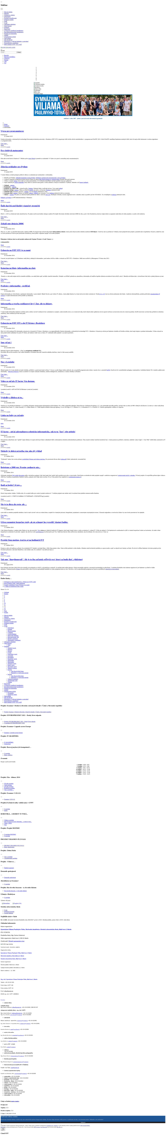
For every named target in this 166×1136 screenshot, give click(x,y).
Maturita (6, 13)
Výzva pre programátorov (12, 131)
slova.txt (48, 194)
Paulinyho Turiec (12, 694)
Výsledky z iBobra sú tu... (12, 397)
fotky (2, 423)
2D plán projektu (8, 786)
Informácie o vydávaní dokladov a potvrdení (16, 41)
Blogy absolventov (9, 847)
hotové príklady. (84, 182)
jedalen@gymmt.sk (12, 1041)
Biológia (10, 649)
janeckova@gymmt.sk (22, 1020)
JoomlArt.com (49, 1125)
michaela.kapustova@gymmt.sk (20, 1061)
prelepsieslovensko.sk (75, 477)
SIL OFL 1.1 (59, 1127)
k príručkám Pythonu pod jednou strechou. (33, 459)
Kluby (6, 810)
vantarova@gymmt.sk (25, 1023)
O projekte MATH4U (10, 834)
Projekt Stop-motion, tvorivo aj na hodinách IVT (22, 540)
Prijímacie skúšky (9, 19)
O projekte (7, 753)
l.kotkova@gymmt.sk (16, 1013)
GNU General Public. (85, 1125)
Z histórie (10, 632)
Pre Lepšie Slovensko (18, 475)
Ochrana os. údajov (9, 15)
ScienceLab (7, 744)
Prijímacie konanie (9, 911)
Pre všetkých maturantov (12, 150)
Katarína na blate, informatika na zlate (18, 268)
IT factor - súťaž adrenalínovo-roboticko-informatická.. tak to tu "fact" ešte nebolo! (38, 432)
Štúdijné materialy (9, 868)
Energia (10, 669)
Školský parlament (13, 638)
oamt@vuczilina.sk (14, 1029)
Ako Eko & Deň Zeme (17, 671)
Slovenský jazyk (12, 666)
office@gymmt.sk (8, 991)
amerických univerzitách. (112, 569)
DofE (5, 21)
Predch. (6, 594)
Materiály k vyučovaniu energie (19, 673)
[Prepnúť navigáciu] (1, 709)
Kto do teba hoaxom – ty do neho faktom (15, 891)
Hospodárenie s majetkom (11, 43)
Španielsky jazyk (12, 659)
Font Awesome (43, 1127)
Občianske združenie (10, 24)
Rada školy (7, 29)
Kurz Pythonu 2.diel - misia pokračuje (14, 583)
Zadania (30, 188)
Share (2, 145)
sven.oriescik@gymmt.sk (16, 1014)
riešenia (35, 191)
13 (5, 608)
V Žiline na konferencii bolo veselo (13, 586)
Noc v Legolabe (7, 362)
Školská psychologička (10, 33)
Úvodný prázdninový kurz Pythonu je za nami (16, 585)
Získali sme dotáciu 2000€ (12, 223)
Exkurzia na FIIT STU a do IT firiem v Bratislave (23, 323)
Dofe (9, 645)
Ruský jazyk (11, 665)
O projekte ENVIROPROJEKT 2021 (14, 723)
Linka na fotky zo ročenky (12, 415)
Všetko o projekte (9, 820)
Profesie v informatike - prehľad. (15, 286)
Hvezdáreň (11, 657)
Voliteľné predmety (13, 679)
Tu (38, 530)
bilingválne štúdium (13, 635)
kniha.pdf (63, 459)
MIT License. (37, 1127)
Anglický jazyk (12, 648)
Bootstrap (3, 1127)
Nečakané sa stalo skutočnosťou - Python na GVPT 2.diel (20, 582)
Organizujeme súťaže (10, 37)
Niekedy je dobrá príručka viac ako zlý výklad (21, 451)
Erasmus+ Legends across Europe (13, 732)
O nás (5, 23)
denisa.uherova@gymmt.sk (17, 1056)
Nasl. (5, 611)
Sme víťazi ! (6, 342)
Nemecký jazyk (12, 663)
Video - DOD (8, 823)
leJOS (108, 370)
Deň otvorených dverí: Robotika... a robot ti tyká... (18, 821)
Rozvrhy (6, 55)
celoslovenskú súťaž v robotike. (126, 475)
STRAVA (7, 58)
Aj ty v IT (102, 294)
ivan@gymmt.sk (15, 1067)
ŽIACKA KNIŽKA (9, 57)
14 (5, 609)
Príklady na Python (6, 197)
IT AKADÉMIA (8, 742)
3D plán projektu (8, 783)
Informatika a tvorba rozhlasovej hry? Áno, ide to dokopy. (26, 304)
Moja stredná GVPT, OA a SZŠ (13, 44)
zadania (12, 185)
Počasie (6, 60)
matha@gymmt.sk (11, 1047)
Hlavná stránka (8, 12)
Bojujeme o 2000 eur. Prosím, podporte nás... (20, 467)
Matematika (11, 662)
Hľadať (3, 50)
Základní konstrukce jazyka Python (25, 177)
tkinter (15, 181)
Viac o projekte (8, 856)
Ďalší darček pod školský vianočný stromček (20, 206)
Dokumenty (7, 16)
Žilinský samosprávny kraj (16, 941)
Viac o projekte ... (9, 790)
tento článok (31, 158)
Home (6, 124)
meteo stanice (15, 1101)
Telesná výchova (12, 668)
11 (4, 604)
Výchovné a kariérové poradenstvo (13, 30)
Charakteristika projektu (10, 858)
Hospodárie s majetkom (14, 640)
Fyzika (9, 652)
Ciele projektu (8, 785)
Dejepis (10, 651)
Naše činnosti (7, 26)
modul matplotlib (19, 182)
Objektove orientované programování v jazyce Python (50, 177)
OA (5, 63)
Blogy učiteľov (8, 755)
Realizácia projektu (9, 788)
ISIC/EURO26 (8, 40)
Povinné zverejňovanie (10, 18)
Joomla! (55, 1125)
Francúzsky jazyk (12, 654)
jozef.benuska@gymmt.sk (21, 1073)
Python (18, 569)
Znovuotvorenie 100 (13, 637)
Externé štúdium (8, 913)
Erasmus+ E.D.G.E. (9, 799)
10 (5, 603)
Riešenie (48, 190)
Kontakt (10, 629)
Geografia (10, 656)
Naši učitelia (7, 38)
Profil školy (11, 628)
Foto (5, 825)
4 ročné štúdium (12, 634)
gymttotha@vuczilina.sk (18, 1035)
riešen (60, 188)
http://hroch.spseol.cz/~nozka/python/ (49, 179)
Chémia (10, 682)
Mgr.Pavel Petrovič (13, 371)
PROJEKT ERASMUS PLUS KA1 (14, 845)
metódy (31, 190)
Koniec (6, 612)
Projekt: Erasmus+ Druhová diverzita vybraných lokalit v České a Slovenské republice (27, 712)
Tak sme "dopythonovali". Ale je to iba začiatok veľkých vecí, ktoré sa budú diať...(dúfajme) (42, 559)
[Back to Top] (1, 1124)
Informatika (11, 660)
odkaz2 (36, 193)
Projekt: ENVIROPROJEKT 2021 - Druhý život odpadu (19, 721)
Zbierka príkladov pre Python (14, 167)
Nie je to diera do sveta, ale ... (14, 504)
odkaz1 (31, 193)
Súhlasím (83, 1122)
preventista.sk (39, 532)
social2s (8, 147)
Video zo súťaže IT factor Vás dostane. (18, 381)
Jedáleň (6, 35)
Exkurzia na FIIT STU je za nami (16, 250)
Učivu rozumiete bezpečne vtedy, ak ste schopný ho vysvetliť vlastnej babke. (34, 522)
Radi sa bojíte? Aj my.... (11, 485)
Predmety (6, 27)
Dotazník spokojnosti (10, 877)
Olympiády (11, 693)
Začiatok (6, 592)
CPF (5, 61)
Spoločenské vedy (13, 680)
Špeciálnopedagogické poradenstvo (13, 32)
